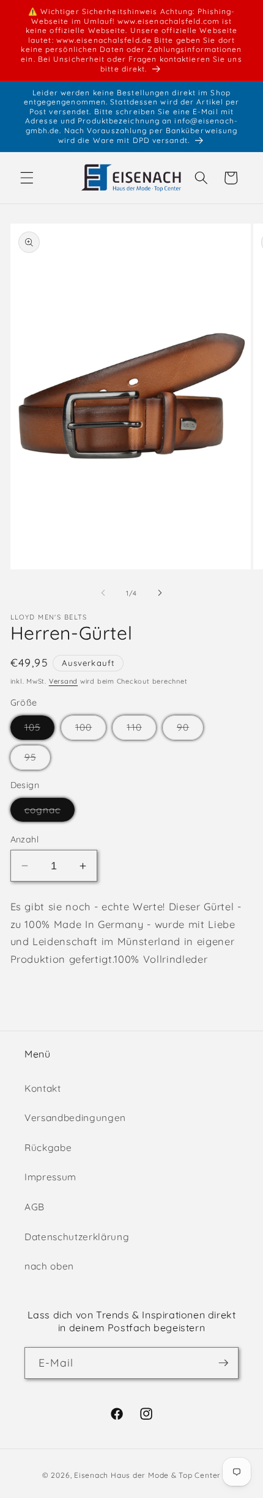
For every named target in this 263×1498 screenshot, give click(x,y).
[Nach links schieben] (103, 593)
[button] (27, 177)
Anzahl (24, 839)
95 (37, 760)
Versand (63, 681)
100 (90, 730)
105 (39, 730)
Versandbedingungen (75, 1118)
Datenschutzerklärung (76, 1237)
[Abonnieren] (223, 1363)
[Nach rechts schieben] (159, 593)
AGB (34, 1207)
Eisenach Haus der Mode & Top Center (147, 1475)
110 (141, 730)
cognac (49, 812)
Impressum (50, 1177)
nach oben (49, 1266)
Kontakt (42, 1088)
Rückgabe (48, 1147)
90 (190, 730)
